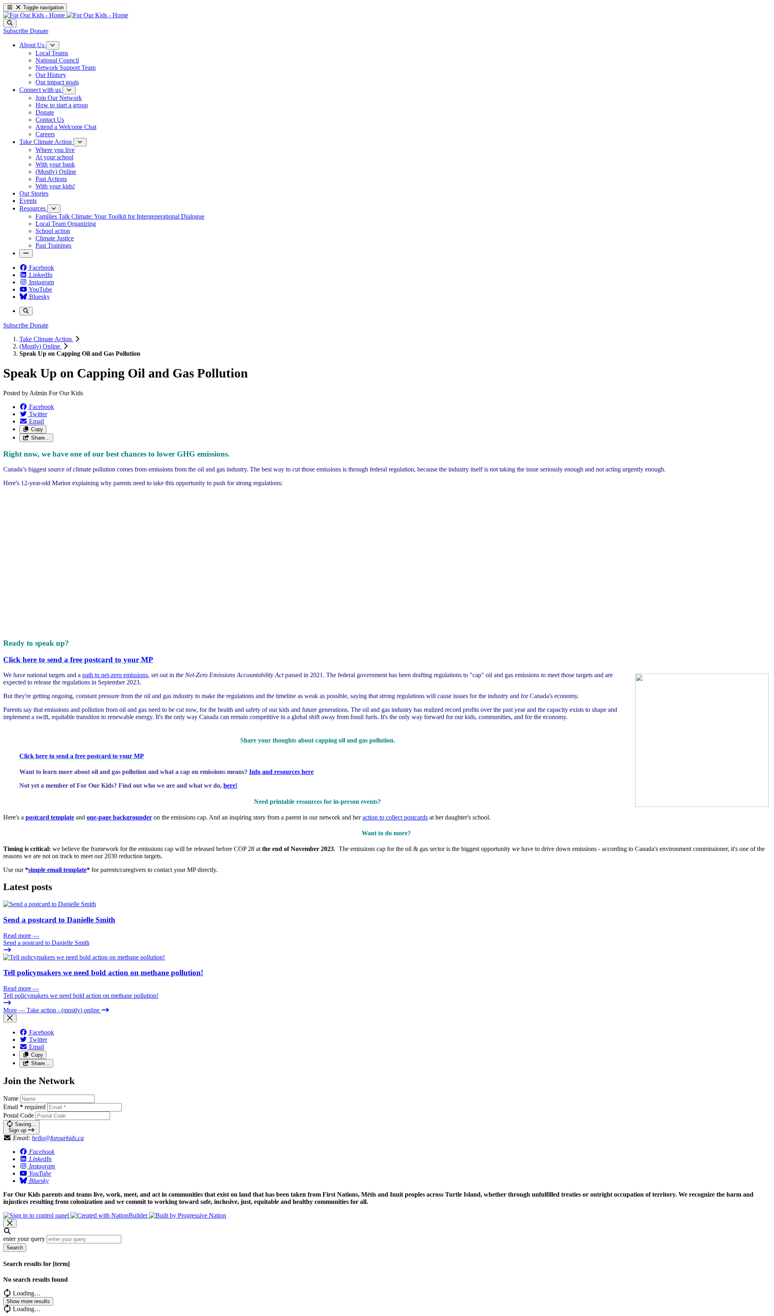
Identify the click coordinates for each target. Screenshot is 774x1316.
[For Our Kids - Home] (65, 15)
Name (11, 1098)
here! (230, 785)
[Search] (10, 23)
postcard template (49, 817)
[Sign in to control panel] (37, 1215)
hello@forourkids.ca (58, 1138)
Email (24, 1106)
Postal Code (18, 1115)
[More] (52, 45)
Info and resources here (281, 771)
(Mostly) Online (40, 346)
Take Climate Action (46, 339)
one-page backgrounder (119, 817)
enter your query (24, 1238)
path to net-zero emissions (115, 675)
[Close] (10, 1018)
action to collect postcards (395, 817)
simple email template (57, 869)
